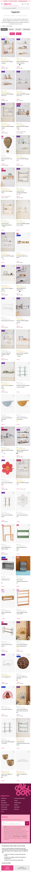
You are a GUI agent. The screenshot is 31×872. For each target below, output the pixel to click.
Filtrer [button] (12, 33)
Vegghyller (25, 15)
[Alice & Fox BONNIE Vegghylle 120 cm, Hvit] (17, 97)
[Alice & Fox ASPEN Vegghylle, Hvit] (3, 129)
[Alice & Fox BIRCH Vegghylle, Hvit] (17, 485)
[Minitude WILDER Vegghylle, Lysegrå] (18, 129)
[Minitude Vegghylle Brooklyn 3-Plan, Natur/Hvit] (17, 64)
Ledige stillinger (4, 809)
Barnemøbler (12, 15)
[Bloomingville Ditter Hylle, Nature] (1, 161)
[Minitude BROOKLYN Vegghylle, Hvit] (18, 64)
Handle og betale (17, 802)
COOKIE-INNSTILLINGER (22, 868)
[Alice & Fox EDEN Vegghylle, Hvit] (3, 97)
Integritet (16, 804)
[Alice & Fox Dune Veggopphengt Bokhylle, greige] (17, 194)
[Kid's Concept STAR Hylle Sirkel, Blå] (1, 421)
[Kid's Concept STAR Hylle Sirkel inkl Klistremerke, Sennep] (17, 647)
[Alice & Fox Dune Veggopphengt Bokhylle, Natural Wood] (18, 194)
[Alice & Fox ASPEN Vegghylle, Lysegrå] (1, 129)
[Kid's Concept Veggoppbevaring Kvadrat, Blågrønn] (17, 582)
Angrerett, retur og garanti (19, 798)
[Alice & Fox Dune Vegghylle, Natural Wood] (3, 291)
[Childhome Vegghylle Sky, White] (17, 777)
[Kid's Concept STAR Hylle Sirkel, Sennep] (17, 421)
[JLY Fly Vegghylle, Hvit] (1, 680)
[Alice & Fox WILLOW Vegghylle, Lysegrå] (1, 356)
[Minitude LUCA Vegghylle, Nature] (1, 194)
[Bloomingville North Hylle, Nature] (1, 647)
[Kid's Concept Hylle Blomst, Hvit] (17, 518)
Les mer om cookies (6, 863)
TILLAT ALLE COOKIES (7, 868)
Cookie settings (4, 807)
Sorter (18, 33)
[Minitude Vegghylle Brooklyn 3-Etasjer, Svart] (19, 64)
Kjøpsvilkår (3, 800)
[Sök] (2, 8)
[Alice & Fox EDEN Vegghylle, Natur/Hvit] (1, 97)
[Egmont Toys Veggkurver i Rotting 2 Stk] (1, 777)
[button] (2, 4)
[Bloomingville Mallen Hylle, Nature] (17, 259)
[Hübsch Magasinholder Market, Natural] (1, 550)
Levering (16, 800)
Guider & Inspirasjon (5, 804)
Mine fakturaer (4, 802)
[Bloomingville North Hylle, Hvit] (1, 323)
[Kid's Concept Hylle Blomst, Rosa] (1, 485)
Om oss (2, 811)
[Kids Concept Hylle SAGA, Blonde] (1, 518)
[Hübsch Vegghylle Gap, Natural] (1, 615)
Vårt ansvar (16, 809)
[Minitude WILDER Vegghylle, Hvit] (19, 129)
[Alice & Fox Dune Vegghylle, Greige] (1, 291)
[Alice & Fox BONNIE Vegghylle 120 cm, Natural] (18, 97)
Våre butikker (17, 807)
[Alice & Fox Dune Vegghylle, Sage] (4, 291)
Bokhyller (11, 29)
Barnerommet (6, 15)
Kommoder (18, 29)
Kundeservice (3, 798)
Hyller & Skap (19, 15)
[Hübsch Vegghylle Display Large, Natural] (17, 615)
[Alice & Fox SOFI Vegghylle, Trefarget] (1, 64)
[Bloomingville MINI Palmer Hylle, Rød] (17, 680)
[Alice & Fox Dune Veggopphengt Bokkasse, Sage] (19, 194)
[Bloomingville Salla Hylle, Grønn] (17, 550)
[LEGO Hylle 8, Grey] (1, 582)
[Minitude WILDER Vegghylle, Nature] (17, 129)
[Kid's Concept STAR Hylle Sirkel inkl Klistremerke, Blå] (17, 712)
